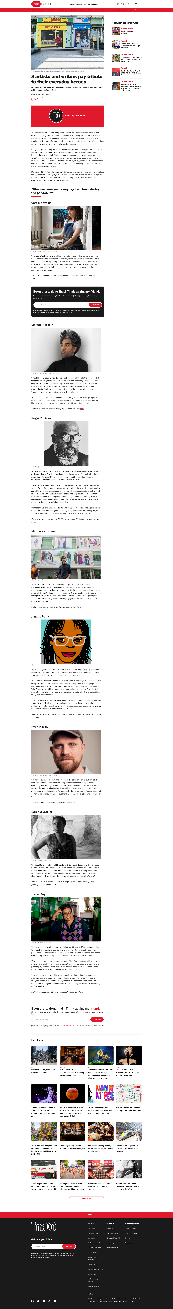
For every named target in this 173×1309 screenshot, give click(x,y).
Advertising (110, 1243)
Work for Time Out (94, 1243)
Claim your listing (112, 1233)
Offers (103, 10)
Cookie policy (92, 1265)
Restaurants (73, 10)
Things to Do (41, 10)
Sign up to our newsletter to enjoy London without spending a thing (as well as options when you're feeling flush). (66, 297)
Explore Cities (76, 4)
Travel (97, 10)
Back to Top (88, 1215)
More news (86, 1199)
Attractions (116, 10)
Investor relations (93, 1233)
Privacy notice (92, 1253)
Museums (125, 10)
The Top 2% (83, 10)
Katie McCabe (80, 116)
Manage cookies (93, 1286)
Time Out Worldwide (132, 1233)
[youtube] (55, 1301)
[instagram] (32, 1301)
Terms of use (92, 1274)
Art (66, 10)
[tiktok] (38, 1301)
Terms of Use (66, 311)
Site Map (90, 1294)
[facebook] (44, 1301)
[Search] (129, 4)
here (33, 279)
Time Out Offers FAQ (113, 1238)
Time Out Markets (91, 4)
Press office (91, 1229)
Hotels (90, 10)
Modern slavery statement (93, 1280)
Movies (127, 1238)
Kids (109, 10)
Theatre (60, 10)
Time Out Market (112, 1248)
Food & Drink (52, 10)
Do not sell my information (92, 1259)
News (33, 10)
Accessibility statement (95, 1269)
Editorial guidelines (94, 1248)
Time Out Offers (130, 1229)
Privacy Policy (77, 311)
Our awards (91, 1238)
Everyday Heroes (76, 262)
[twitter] (49, 1301)
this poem (90, 978)
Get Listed (110, 1229)
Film (131, 10)
